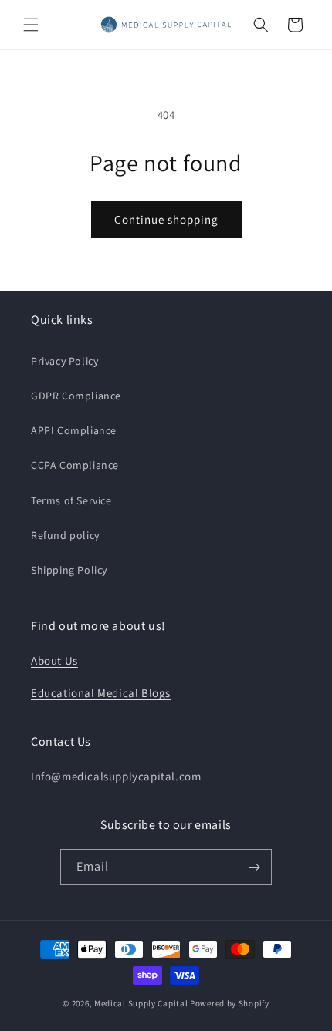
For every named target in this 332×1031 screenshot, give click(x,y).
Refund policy (65, 535)
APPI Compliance (74, 430)
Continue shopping (166, 219)
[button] (31, 25)
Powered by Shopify (229, 1003)
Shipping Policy (69, 570)
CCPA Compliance (75, 465)
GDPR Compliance (76, 396)
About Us (54, 660)
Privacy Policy (64, 361)
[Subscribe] (254, 867)
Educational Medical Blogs (101, 693)
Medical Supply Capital (141, 1003)
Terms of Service (71, 500)
